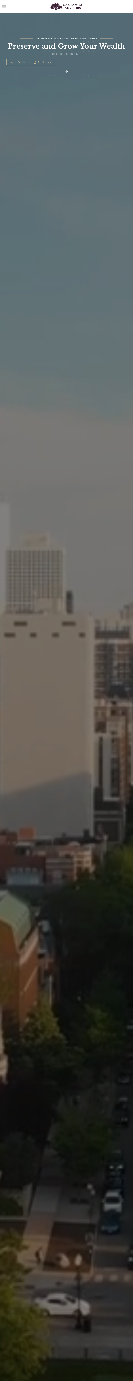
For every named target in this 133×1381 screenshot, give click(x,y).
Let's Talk (20, 62)
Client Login (44, 62)
